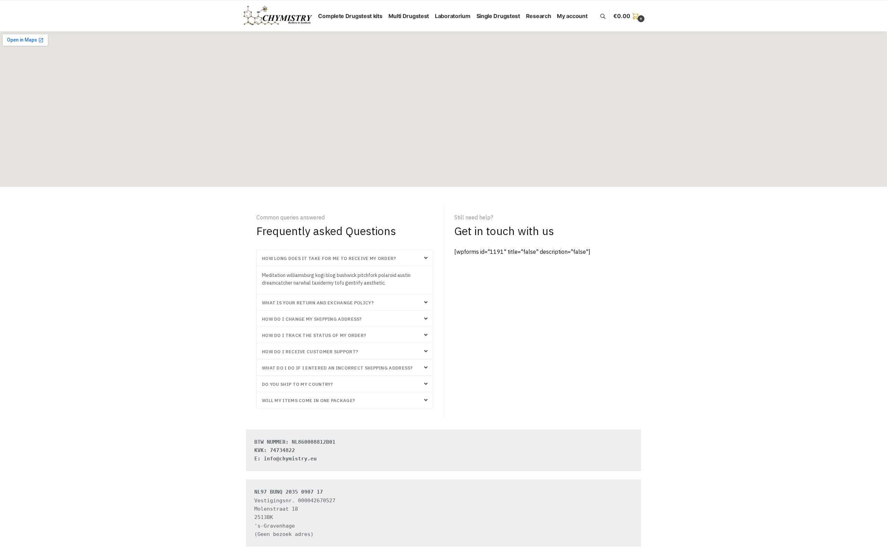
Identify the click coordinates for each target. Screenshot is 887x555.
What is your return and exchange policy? (318, 303)
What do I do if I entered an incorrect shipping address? (337, 368)
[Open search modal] (606, 16)
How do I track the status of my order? (314, 335)
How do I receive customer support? (310, 352)
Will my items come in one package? (308, 401)
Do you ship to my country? (297, 384)
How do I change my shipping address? (312, 319)
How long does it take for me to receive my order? (329, 258)
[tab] (345, 258)
